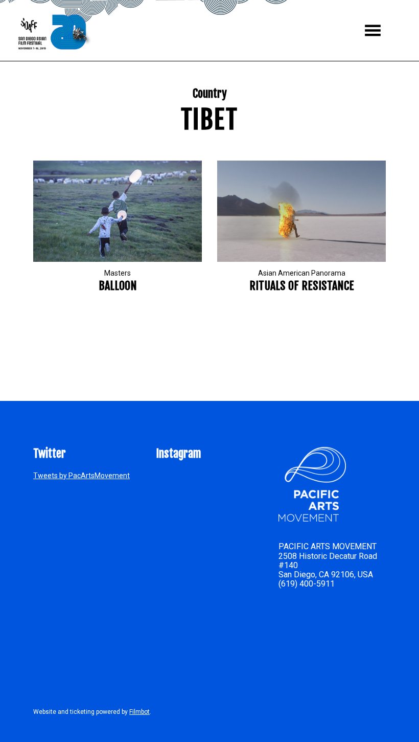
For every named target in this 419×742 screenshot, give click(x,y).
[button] (373, 30)
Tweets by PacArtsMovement (81, 475)
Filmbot (139, 711)
